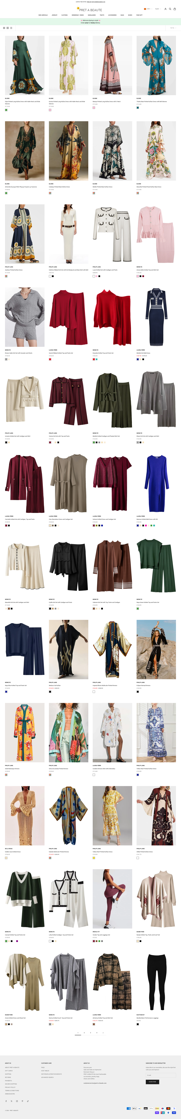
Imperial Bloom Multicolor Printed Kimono (105, 685)
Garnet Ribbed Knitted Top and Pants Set (61, 353)
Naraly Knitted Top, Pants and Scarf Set (148, 935)
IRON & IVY (96, 932)
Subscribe (152, 1082)
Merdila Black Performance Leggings (147, 1018)
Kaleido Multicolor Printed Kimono (59, 852)
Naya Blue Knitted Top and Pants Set (16, 685)
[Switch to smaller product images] (8, 28)
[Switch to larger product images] (4, 28)
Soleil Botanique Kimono (12, 768)
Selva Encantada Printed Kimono (58, 768)
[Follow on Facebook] (6, 1101)
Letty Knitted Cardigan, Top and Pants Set (61, 935)
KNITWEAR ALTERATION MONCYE (51, 1074)
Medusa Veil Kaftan (55, 685)
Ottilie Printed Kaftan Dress (145, 852)
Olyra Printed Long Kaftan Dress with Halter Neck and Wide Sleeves (22, 103)
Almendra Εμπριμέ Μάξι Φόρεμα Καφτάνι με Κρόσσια (21, 187)
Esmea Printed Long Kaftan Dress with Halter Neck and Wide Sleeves (67, 103)
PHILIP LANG (9, 267)
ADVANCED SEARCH (47, 1077)
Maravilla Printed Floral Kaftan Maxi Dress (149, 187)
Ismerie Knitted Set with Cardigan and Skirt (17, 436)
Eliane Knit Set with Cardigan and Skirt (148, 436)
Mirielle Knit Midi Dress (143, 353)
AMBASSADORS (10, 1094)
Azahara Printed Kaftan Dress (14, 270)
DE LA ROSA (8, 848)
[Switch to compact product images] (11, 28)
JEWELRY (54, 15)
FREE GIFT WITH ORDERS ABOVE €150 (96, 1)
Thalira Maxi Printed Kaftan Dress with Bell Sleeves (152, 101)
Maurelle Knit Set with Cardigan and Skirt (17, 602)
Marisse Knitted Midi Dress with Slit (147, 519)
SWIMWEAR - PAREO (78, 15)
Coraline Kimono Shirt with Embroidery (104, 768)
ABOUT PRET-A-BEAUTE (12, 1067)
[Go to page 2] (103, 1032)
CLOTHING (64, 15)
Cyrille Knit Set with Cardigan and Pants (60, 602)
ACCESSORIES (112, 15)
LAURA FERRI (53, 350)
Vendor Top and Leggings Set (101, 935)
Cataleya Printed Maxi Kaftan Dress (59, 187)
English (157, 9)
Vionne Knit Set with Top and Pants (59, 436)
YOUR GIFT (139, 15)
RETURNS (8, 1077)
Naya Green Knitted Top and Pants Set (148, 602)
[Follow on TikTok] (28, 1101)
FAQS (43, 1067)
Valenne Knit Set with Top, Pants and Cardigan (106, 602)
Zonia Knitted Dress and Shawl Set (15, 1018)
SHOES (130, 15)
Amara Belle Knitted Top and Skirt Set (148, 270)
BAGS (122, 15)
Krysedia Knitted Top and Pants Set (103, 353)
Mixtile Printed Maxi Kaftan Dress (102, 187)
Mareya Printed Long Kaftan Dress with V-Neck (107, 101)
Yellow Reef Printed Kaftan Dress (146, 768)
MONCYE (139, 267)
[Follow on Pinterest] (22, 1101)
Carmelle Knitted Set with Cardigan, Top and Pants (20, 519)
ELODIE (7, 98)
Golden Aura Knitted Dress (13, 852)
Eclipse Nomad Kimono (143, 685)
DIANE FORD (140, 932)
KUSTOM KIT (141, 1015)
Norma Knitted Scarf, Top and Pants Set (60, 1018)
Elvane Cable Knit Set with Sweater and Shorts (18, 353)
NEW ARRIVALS (43, 15)
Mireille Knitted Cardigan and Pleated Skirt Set (106, 436)
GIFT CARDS (9, 1071)
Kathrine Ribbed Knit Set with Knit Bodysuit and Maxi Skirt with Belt (68, 270)
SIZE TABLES (45, 1071)
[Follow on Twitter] (11, 1101)
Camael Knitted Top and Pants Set (15, 935)
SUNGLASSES (92, 15)
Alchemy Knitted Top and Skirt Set (103, 1018)
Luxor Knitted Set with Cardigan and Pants (105, 270)
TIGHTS (102, 15)
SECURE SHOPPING (11, 1084)
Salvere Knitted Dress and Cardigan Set (104, 519)
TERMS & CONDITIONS (12, 1090)
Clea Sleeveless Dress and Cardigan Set (61, 519)
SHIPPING (8, 1074)
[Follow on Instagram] (17, 1101)
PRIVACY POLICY (10, 1087)
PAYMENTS (8, 1080)
